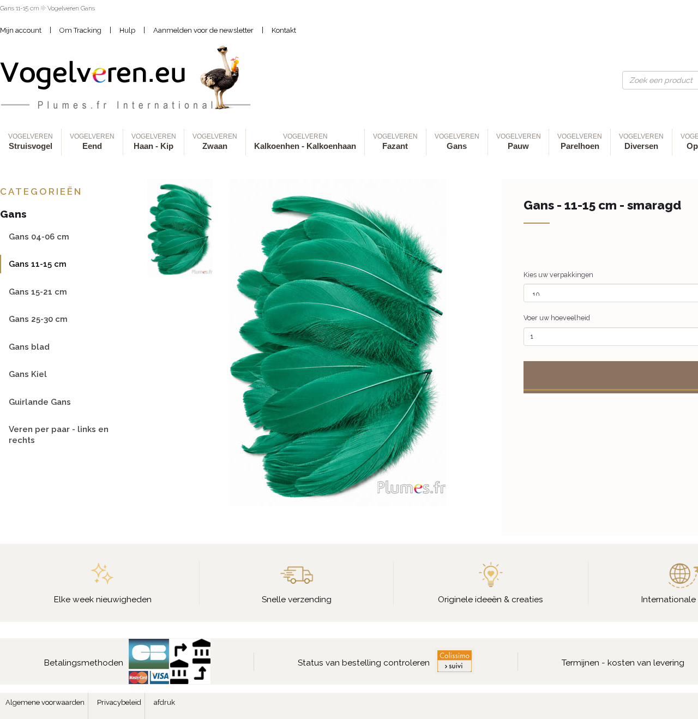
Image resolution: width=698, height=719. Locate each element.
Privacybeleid (119, 702)
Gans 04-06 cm (39, 236)
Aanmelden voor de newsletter (203, 30)
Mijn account (20, 30)
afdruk (164, 702)
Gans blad (29, 346)
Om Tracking (80, 30)
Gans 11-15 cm (38, 263)
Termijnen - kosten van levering (623, 662)
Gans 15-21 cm (38, 291)
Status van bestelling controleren (364, 662)
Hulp (127, 30)
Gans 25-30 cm (38, 318)
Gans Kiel (28, 374)
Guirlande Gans (40, 401)
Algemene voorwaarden (45, 702)
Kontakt (284, 30)
